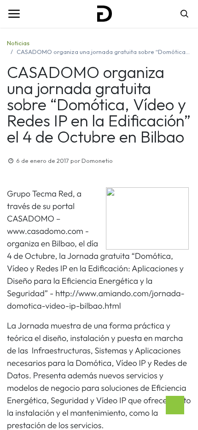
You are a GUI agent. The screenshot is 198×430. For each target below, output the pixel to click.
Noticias (18, 43)
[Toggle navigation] (14, 14)
